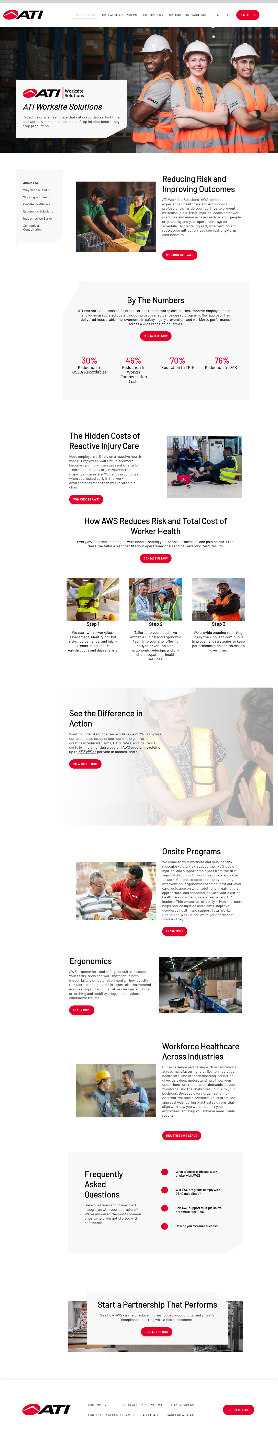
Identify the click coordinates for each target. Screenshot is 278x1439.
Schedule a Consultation (32, 227)
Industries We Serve (37, 218)
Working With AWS (36, 197)
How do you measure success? (197, 1226)
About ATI (224, 15)
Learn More (174, 931)
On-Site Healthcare (36, 204)
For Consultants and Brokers (189, 15)
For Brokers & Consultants (111, 1415)
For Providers (152, 15)
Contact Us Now (156, 336)
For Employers (85, 14)
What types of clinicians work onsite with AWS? (196, 1173)
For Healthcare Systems (119, 15)
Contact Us (248, 15)
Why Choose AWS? (36, 190)
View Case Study (85, 764)
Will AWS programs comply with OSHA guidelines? (198, 1191)
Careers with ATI (180, 1415)
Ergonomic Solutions (38, 211)
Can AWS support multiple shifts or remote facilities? (199, 1209)
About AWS (31, 183)
